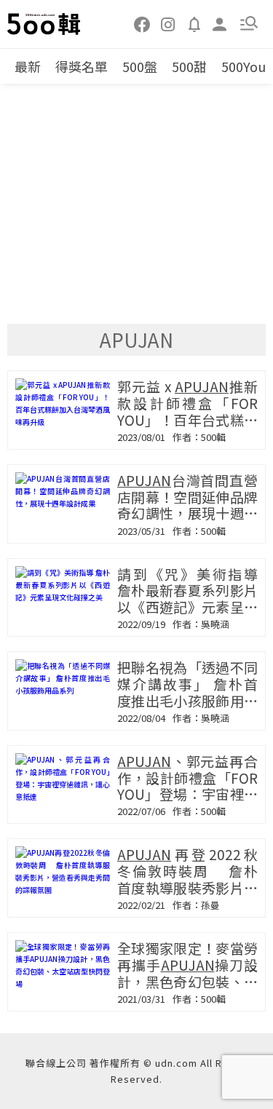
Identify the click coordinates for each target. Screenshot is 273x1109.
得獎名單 (81, 66)
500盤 (139, 66)
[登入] (219, 23)
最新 (28, 66)
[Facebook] (142, 23)
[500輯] (44, 24)
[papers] (194, 23)
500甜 (189, 66)
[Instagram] (168, 23)
